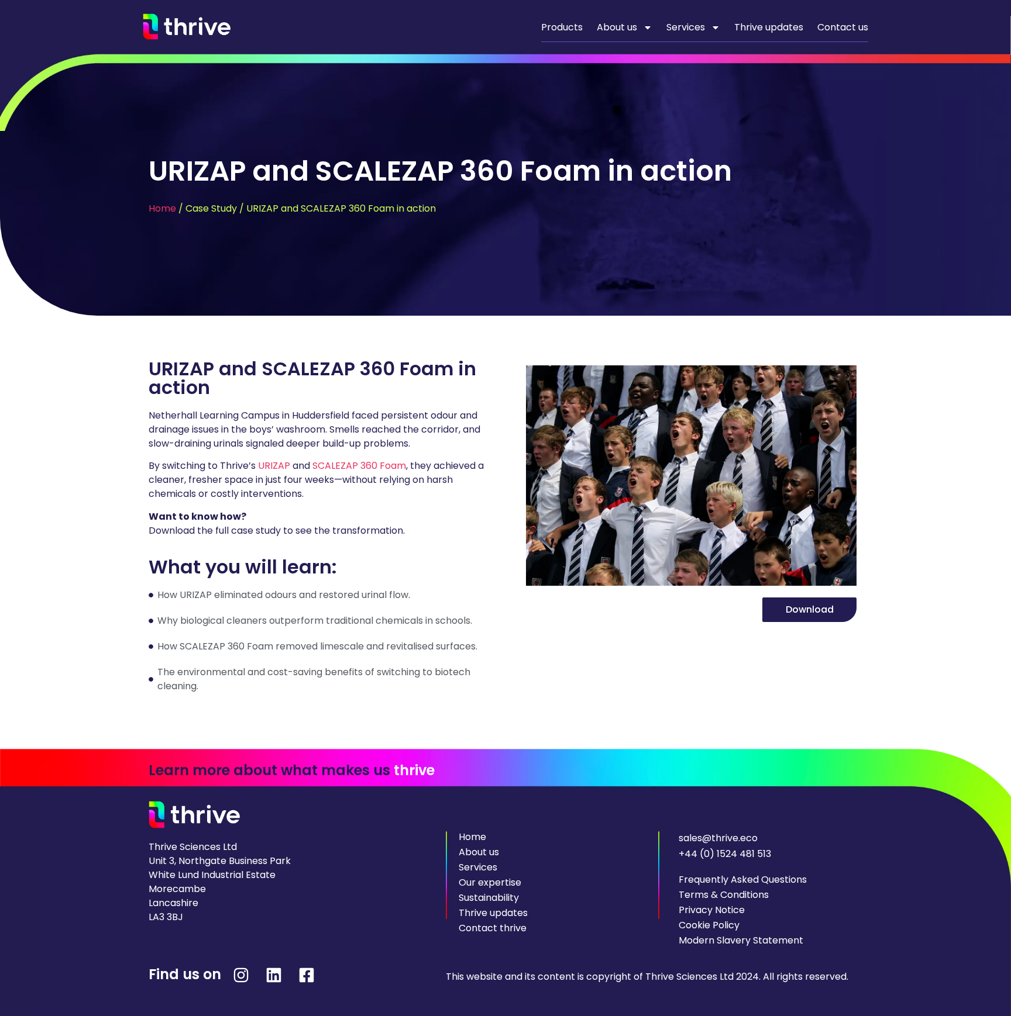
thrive (414, 770)
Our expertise (490, 883)
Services (685, 27)
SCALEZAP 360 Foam (359, 465)
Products (562, 27)
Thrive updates (768, 27)
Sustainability (489, 898)
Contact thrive (493, 928)
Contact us (842, 27)
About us (617, 27)
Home (162, 208)
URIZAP (274, 465)
